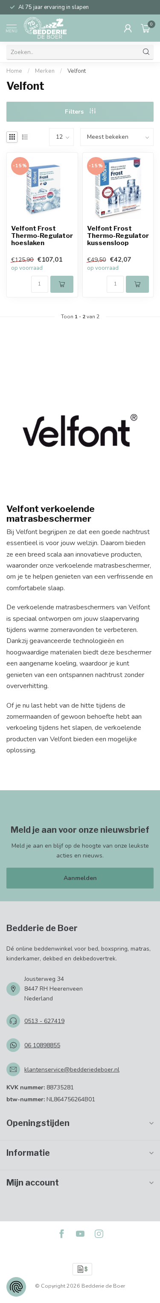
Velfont (76, 71)
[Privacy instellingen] (16, 1287)
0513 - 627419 (44, 1021)
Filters (75, 112)
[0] (145, 28)
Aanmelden (80, 878)
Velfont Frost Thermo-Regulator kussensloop (118, 236)
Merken (45, 71)
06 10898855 (42, 1045)
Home (14, 71)
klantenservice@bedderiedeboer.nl (71, 1070)
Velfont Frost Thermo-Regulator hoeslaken (42, 236)
